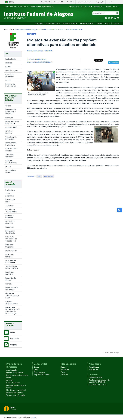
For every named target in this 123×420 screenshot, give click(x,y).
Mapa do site (98, 6)
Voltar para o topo (112, 353)
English (115, 6)
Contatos (116, 23)
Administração (11, 370)
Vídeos (12, 332)
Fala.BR (107, 23)
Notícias (28, 29)
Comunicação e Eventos (14, 373)
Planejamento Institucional (16, 390)
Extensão (9, 380)
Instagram (112, 18)
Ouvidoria (99, 23)
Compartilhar (115, 62)
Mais (39, 176)
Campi (36, 370)
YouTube (109, 18)
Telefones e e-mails (95, 378)
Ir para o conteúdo (10, 6)
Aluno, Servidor (48, 176)
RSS (118, 18)
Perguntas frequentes (41, 375)
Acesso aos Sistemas (70, 23)
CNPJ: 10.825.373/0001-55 (98, 385)
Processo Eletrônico (86, 23)
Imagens (13, 344)
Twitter (115, 18)
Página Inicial (19, 29)
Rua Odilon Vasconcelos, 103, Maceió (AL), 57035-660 (99, 381)
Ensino (8, 378)
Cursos (36, 367)
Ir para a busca (35, 6)
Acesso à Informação (53, 23)
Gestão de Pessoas (13, 383)
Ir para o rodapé (47, 6)
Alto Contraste (86, 6)
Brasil (11, 2)
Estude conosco (39, 372)
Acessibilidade (74, 6)
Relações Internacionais (14, 393)
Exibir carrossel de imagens (49, 72)
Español (108, 6)
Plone (35, 417)
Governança (39, 23)
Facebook (106, 18)
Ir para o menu (23, 6)
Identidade (14, 338)
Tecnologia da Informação (15, 395)
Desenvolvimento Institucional (17, 375)
